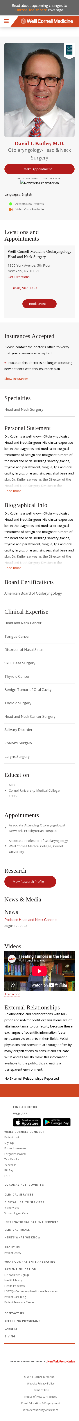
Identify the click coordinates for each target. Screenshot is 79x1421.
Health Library (13, 1280)
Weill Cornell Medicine (39, 1352)
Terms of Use (40, 1390)
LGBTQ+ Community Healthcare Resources (30, 1291)
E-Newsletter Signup (16, 1275)
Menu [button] (6, 21)
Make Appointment (37, 169)
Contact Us (14, 1313)
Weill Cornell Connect (24, 1132)
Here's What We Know (22, 1237)
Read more (12, 491)
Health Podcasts (14, 1286)
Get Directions (19, 277)
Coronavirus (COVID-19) (24, 1185)
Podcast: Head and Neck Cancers (30, 920)
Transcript (12, 994)
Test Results (11, 1159)
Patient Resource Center (19, 1302)
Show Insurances (16, 379)
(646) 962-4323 (25, 288)
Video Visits (11, 1208)
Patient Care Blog (15, 1297)
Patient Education (20, 1269)
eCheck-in (10, 1165)
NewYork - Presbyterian (39, 1361)
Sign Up (9, 1143)
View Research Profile (28, 881)
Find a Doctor (25, 1107)
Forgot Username (15, 1148)
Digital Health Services (24, 1202)
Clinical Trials (17, 1230)
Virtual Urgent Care (16, 1213)
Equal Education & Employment (40, 1403)
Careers (11, 1329)
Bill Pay (8, 1170)
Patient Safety (12, 1253)
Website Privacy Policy (40, 1383)
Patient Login (12, 1137)
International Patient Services (31, 1222)
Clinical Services (18, 1194)
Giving (9, 1336)
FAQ (7, 1176)
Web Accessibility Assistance (40, 1410)
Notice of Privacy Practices (40, 1397)
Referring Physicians (22, 1321)
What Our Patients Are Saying (30, 1262)
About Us (12, 1247)
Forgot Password (15, 1154)
